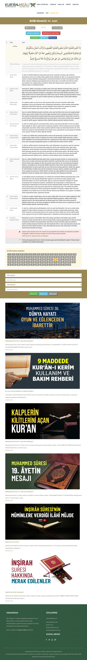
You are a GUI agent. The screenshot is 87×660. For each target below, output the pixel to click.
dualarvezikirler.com (52, 627)
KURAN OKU (54, 13)
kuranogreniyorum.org (53, 630)
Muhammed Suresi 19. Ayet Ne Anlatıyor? (19, 492)
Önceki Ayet (30, 28)
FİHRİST (68, 4)
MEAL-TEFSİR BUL (42, 4)
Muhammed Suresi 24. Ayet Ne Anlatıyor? (19, 441)
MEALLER (61, 4)
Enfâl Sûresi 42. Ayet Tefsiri (51, 33)
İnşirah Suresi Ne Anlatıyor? (14, 592)
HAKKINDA (40, 13)
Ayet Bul (53, 294)
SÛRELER (53, 4)
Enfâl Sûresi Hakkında (33, 33)
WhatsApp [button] (35, 38)
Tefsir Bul (44, 294)
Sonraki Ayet (56, 28)
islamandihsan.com (52, 622)
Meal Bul (34, 294)
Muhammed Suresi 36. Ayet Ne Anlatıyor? (19, 341)
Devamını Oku (9, 349)
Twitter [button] (44, 38)
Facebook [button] (53, 38)
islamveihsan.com (51, 618)
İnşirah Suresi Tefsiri (12, 542)
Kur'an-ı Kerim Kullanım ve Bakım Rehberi (19, 391)
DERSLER (76, 4)
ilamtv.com (49, 625)
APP (47, 13)
